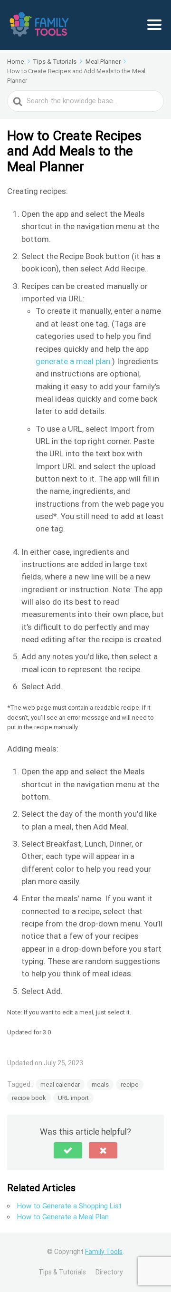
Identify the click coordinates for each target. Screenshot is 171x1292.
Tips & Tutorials (62, 1272)
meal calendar (60, 1084)
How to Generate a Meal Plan (63, 1217)
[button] (68, 1150)
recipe (130, 1084)
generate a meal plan (73, 361)
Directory (109, 1272)
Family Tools (104, 1251)
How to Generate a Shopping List (69, 1206)
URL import (73, 1097)
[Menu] (154, 24)
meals (100, 1084)
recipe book (29, 1097)
